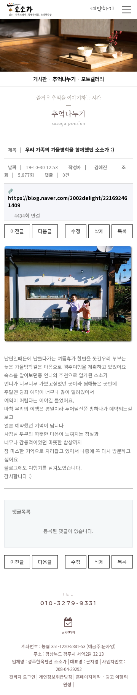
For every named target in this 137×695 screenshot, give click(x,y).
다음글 (45, 231)
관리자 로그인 (23, 676)
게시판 (40, 79)
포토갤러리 (92, 79)
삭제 (99, 231)
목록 (122, 231)
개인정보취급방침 (56, 676)
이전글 (17, 231)
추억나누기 (64, 79)
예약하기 (102, 9)
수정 (75, 231)
